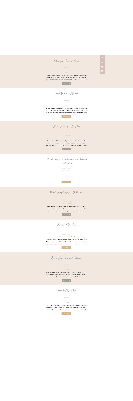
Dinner (63, 170)
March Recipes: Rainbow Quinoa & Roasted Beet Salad (67, 161)
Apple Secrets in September (66, 93)
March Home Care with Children (66, 258)
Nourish (68, 170)
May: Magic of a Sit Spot (66, 126)
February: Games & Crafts (66, 61)
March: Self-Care (66, 225)
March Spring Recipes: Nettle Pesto (66, 192)
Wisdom (66, 138)
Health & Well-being (63, 236)
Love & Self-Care (67, 290)
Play (66, 72)
